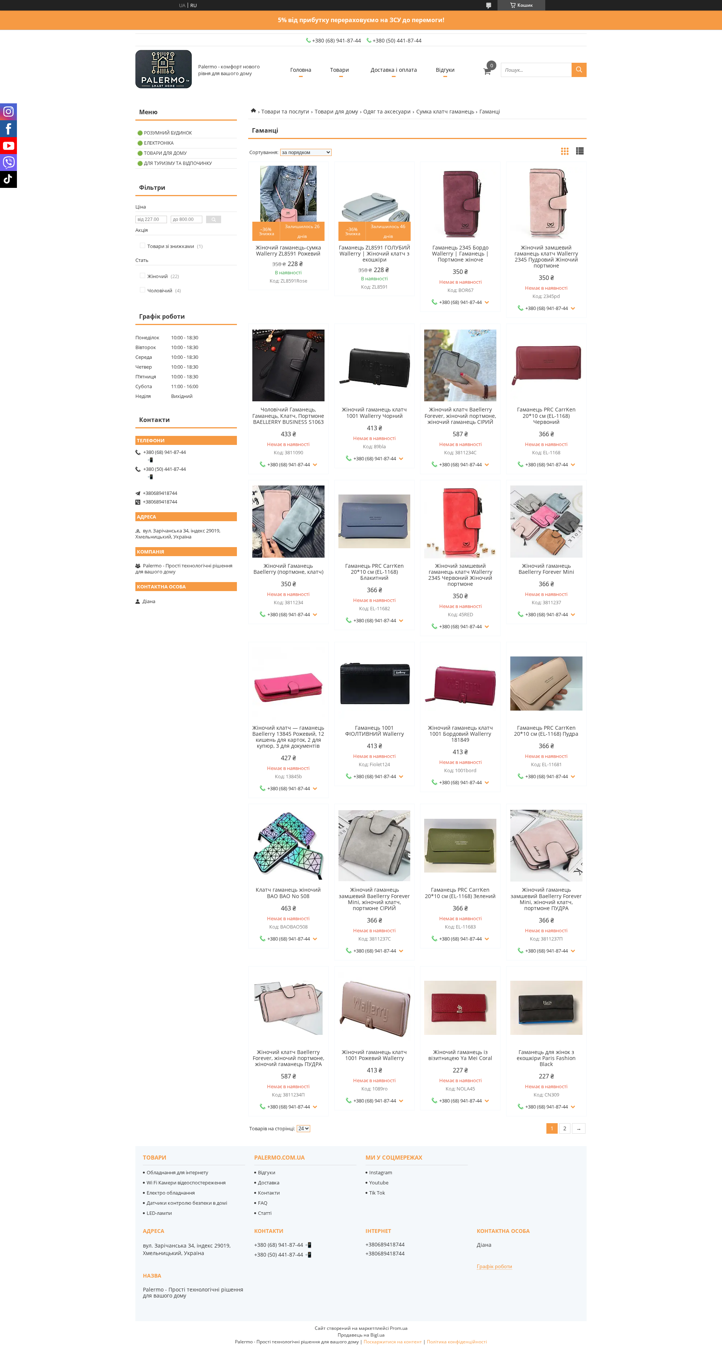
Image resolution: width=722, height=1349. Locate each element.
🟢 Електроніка (155, 143)
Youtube (378, 1182)
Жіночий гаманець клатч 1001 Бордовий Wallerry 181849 (460, 734)
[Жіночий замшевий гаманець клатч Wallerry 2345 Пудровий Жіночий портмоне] (546, 203)
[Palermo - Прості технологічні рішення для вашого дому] (163, 69)
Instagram (380, 1172)
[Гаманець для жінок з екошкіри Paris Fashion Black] (546, 1007)
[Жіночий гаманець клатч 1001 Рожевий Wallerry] (374, 1007)
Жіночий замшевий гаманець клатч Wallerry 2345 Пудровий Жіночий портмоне (546, 257)
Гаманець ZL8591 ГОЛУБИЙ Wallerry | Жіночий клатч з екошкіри (374, 254)
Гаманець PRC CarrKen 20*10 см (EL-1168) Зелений (460, 893)
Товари (339, 69)
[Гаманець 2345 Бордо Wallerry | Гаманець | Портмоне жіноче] (460, 203)
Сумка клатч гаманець (445, 111)
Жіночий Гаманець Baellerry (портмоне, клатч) (288, 569)
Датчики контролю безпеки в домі (187, 1202)
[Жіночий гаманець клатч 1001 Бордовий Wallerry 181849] (460, 683)
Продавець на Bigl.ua (361, 1335)
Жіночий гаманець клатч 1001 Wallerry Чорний (374, 413)
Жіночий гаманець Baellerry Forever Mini (546, 569)
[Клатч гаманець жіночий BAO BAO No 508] (288, 845)
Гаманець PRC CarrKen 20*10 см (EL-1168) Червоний (546, 416)
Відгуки (445, 69)
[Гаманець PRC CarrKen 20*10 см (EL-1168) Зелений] (460, 845)
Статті (265, 1213)
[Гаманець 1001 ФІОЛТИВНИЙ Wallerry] (374, 683)
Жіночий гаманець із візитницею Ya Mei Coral (460, 1055)
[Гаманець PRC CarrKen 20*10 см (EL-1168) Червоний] (546, 365)
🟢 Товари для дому (162, 153)
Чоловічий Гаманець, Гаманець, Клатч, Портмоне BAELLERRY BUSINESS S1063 (288, 416)
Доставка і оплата (394, 69)
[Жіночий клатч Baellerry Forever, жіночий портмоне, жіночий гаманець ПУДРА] (288, 1007)
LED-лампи (159, 1213)
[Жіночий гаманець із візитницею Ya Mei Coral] (460, 1007)
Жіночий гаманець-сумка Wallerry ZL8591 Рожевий (288, 251)
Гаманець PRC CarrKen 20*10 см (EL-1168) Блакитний (374, 572)
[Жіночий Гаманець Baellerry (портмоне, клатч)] (288, 521)
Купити (315, 181)
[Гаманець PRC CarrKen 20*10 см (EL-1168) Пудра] (546, 683)
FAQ (262, 1202)
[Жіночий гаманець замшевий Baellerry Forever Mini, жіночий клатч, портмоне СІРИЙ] (374, 845)
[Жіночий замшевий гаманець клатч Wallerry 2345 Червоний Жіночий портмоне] (460, 521)
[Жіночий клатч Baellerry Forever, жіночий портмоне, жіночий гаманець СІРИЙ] (460, 365)
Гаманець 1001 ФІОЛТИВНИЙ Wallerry (374, 731)
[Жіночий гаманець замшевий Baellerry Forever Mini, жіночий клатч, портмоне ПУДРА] (546, 845)
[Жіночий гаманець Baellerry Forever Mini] (546, 521)
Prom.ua (399, 1328)
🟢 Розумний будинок (164, 133)
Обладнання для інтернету (177, 1172)
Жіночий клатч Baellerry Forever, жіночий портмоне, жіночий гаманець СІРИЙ (460, 416)
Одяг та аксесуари (387, 111)
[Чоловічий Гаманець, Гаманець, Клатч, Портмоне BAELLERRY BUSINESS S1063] (288, 365)
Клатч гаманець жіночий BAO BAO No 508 (288, 893)
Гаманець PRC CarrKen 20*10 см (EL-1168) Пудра (546, 731)
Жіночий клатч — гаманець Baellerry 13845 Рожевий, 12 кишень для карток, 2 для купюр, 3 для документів (288, 737)
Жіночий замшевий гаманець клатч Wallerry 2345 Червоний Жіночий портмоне (460, 575)
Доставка (268, 1182)
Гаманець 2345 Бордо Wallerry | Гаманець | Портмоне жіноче (460, 254)
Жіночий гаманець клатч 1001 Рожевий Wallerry (374, 1055)
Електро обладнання (171, 1192)
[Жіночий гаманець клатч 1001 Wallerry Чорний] (374, 365)
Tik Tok (377, 1192)
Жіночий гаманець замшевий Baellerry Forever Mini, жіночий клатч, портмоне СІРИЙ (374, 899)
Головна (300, 69)
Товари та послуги (285, 111)
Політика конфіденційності (457, 1341)
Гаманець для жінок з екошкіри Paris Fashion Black (546, 1058)
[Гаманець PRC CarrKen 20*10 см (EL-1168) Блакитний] (374, 521)
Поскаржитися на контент (393, 1341)
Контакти (269, 1192)
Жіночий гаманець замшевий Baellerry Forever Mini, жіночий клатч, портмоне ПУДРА (546, 899)
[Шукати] (579, 70)
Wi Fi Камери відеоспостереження (186, 1182)
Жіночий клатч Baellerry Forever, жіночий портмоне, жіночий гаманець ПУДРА (288, 1058)
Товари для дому (336, 111)
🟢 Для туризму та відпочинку (174, 163)
